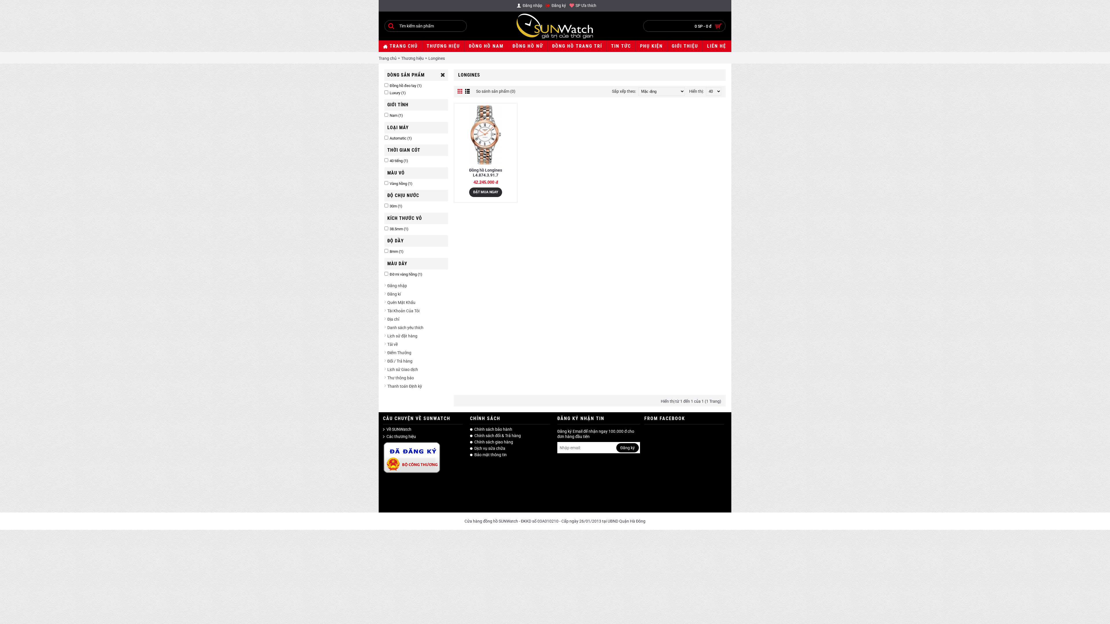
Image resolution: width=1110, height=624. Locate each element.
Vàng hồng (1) (401, 183)
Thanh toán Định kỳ (404, 386)
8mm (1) (397, 251)
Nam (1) (396, 115)
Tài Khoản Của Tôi (403, 311)
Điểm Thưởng (399, 352)
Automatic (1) (401, 138)
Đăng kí (394, 294)
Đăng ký (627, 447)
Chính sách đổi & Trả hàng (497, 435)
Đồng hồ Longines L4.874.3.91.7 (485, 172)
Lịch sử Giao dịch (402, 369)
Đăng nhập (397, 285)
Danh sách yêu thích (405, 327)
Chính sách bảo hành (493, 429)
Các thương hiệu (401, 436)
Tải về (392, 344)
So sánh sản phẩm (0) (495, 91)
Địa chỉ (393, 319)
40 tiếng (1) (399, 161)
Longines (436, 58)
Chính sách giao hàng (493, 442)
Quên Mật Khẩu (401, 302)
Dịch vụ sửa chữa (489, 448)
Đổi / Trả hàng (399, 361)
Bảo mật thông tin (490, 454)
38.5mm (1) (399, 229)
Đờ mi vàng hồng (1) (406, 274)
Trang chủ (388, 58)
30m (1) (396, 206)
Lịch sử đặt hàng (402, 336)
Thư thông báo (400, 378)
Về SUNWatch (398, 429)
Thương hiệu (412, 58)
